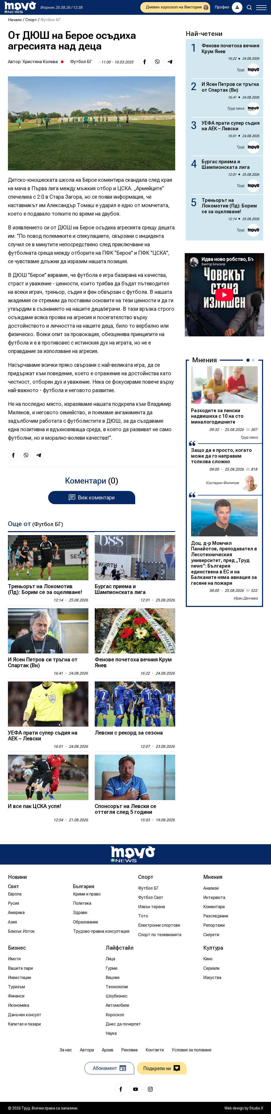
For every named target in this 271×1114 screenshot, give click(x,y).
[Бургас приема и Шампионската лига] (135, 557)
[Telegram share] (170, 62)
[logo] (20, 7)
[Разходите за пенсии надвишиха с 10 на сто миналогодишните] (224, 385)
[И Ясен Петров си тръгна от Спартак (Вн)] (48, 630)
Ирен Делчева (246, 598)
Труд (240, 70)
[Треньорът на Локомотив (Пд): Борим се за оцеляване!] (48, 557)
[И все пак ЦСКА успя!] (48, 777)
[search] (249, 7)
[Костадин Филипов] (249, 483)
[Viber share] (157, 62)
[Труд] (133, 854)
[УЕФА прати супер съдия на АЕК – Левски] (48, 704)
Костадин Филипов (222, 483)
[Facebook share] (144, 62)
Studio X (256, 1108)
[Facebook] (120, 1089)
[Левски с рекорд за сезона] (135, 704)
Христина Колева (40, 61)
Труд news (235, 108)
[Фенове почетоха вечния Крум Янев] (135, 630)
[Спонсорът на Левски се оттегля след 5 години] (135, 777)
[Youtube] (135, 1089)
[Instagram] (150, 1089)
